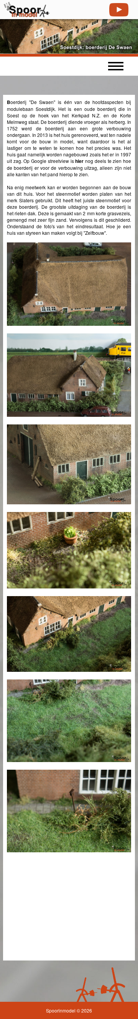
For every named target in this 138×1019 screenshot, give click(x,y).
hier (79, 161)
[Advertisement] (64, 908)
